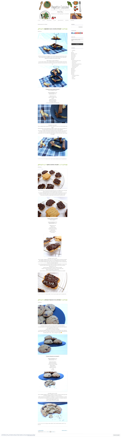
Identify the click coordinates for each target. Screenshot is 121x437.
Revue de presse (49, 20)
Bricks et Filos (74, 62)
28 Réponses (40, 31)
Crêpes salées (74, 67)
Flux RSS (54, 20)
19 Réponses (40, 302)
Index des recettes (60, 20)
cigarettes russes (58, 158)
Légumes (73, 69)
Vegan (73, 52)
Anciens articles (40, 430)
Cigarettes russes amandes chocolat (52, 28)
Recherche (66, 20)
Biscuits (47, 158)
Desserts (73, 71)
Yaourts (73, 74)
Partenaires (72, 20)
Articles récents (64, 430)
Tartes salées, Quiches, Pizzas (76, 60)
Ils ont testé (73, 76)
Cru (72, 51)
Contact (43, 20)
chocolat (54, 158)
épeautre (60, 423)
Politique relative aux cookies (31, 435)
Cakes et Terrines (74, 61)
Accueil (39, 20)
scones (62, 423)
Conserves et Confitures (75, 75)
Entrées (73, 59)
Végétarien (73, 50)
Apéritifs (73, 58)
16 (47, 431)
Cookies (49, 423)
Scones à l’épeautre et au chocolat (52, 299)
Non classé (73, 78)
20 (53, 431)
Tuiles (49, 158)
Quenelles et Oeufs (75, 66)
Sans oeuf (73, 57)
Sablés (52, 423)
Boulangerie (74, 70)
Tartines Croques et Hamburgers (76, 63)
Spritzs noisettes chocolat (52, 164)
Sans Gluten (74, 54)
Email (72, 40)
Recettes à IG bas (74, 53)
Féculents (73, 68)
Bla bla (73, 77)
